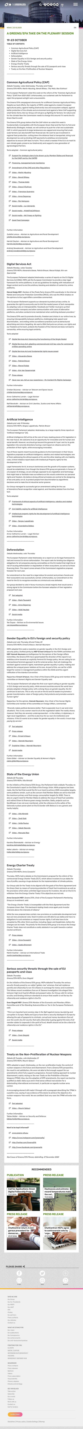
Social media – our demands (23, 206)
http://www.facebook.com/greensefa (27, 1147)
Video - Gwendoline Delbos (23, 526)
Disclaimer (11, 1422)
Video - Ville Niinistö (20, 814)
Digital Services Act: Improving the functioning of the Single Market (39, 339)
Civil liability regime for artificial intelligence (29, 509)
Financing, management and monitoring (28, 163)
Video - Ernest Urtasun (21, 736)
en (75, 28)
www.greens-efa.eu (20, 1133)
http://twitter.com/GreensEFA (24, 1142)
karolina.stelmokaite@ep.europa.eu (21, 845)
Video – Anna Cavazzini (21, 940)
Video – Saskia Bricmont (21, 945)
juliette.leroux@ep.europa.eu (18, 237)
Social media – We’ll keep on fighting (26, 215)
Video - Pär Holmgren (20, 201)
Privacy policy (21, 1422)
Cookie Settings (32, 1422)
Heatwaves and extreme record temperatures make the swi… (58, 1192)
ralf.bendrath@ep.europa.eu (18, 406)
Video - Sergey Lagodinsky (23, 521)
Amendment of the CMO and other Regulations (31, 168)
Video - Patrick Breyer (21, 361)
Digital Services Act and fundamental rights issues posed (35, 351)
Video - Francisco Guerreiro (23, 192)
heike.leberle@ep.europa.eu (18, 852)
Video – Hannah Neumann (22, 741)
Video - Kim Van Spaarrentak (23, 370)
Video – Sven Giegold (20, 1035)
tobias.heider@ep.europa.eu (18, 1119)
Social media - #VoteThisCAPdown (26, 211)
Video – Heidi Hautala (20, 610)
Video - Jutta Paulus (20, 823)
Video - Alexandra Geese (22, 356)
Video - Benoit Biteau (20, 177)
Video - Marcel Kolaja (20, 366)
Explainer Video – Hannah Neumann (26, 746)
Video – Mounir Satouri (21, 1108)
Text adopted (17, 595)
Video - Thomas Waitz (20, 182)
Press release (17, 375)
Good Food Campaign (20, 220)
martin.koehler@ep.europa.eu (19, 955)
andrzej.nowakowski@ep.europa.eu (21, 251)
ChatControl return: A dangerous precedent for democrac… (21, 1231)
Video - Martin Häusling (21, 172)
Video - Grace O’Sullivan (22, 187)
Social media (17, 614)
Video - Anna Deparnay (21, 196)
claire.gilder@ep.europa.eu (17, 761)
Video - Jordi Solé (19, 818)
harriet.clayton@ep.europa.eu (19, 244)
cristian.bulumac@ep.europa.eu (20, 392)
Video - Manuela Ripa (20, 833)
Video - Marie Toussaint (21, 600)
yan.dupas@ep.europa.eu (17, 625)
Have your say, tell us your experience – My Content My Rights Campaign (41, 380)
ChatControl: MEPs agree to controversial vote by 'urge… (57, 1231)
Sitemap (42, 1422)
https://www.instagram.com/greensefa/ (28, 1138)
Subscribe (15, 1414)
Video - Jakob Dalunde (21, 828)
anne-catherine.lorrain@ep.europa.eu (22, 399)
